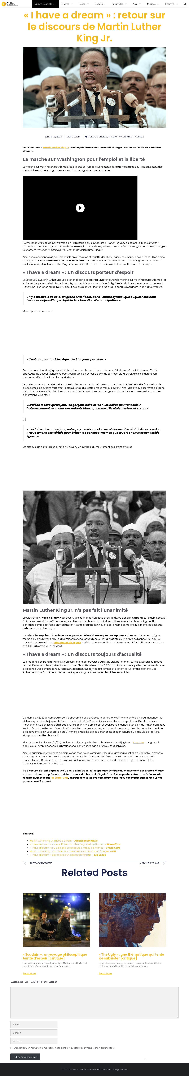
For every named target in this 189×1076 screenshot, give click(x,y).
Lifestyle (169, 4)
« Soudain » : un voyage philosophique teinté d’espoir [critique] (55, 956)
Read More (29, 973)
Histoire (113, 136)
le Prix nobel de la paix (67, 642)
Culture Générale (43, 4)
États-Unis (138, 742)
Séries (82, 4)
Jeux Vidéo (117, 4)
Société (99, 4)
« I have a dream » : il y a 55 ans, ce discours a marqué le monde (75, 847)
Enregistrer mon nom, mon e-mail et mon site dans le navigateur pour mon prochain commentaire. (64, 1047)
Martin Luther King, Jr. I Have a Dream (64, 840)
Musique (151, 4)
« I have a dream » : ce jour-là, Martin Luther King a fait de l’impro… (75, 844)
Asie (135, 4)
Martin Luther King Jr (56, 147)
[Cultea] (9, 4)
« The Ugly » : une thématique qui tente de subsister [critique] (131, 956)
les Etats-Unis (59, 777)
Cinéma (65, 4)
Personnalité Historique (131, 136)
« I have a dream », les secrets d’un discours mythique (68, 855)
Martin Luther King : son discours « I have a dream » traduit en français (73, 851)
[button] (185, 4)
